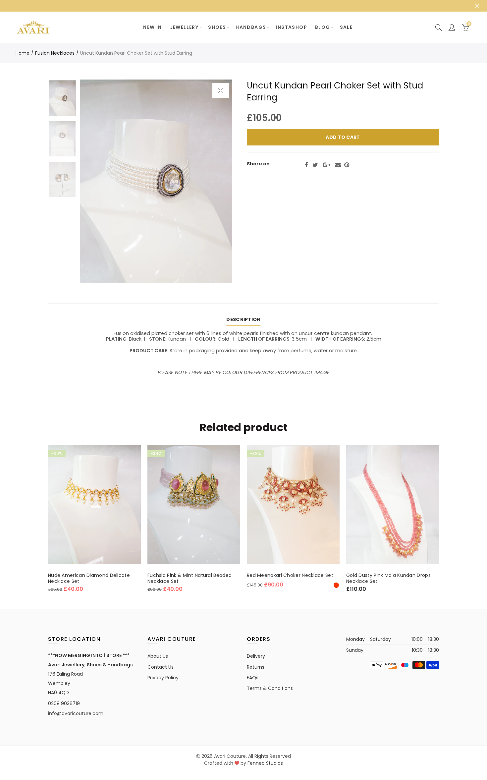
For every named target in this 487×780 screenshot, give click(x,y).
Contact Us (160, 667)
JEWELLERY (184, 27)
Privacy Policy (163, 677)
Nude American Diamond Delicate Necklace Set (89, 578)
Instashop (291, 27)
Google (326, 165)
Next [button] (214, 181)
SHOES (217, 27)
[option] (156, 181)
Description (243, 319)
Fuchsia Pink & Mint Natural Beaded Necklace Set (189, 578)
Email (338, 165)
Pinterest (346, 165)
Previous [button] (97, 181)
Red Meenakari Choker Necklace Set (290, 575)
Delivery (256, 656)
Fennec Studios (265, 763)
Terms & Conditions (270, 688)
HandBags (251, 27)
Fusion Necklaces (55, 53)
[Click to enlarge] (220, 90)
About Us (157, 656)
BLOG (322, 27)
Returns (255, 667)
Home (22, 53)
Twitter (315, 165)
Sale (346, 27)
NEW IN (152, 27)
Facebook (306, 165)
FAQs (252, 677)
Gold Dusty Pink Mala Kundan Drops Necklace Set (388, 578)
